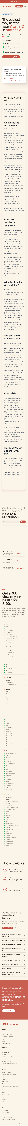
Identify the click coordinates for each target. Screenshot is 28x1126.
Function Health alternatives (8, 1066)
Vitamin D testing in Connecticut (13, 81)
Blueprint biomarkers (8, 1061)
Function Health (7, 1050)
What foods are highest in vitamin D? (12, 944)
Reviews (4, 1099)
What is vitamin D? (7, 968)
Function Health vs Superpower (9, 1063)
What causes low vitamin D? (10, 964)
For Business (5, 1081)
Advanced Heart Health (7, 1072)
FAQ (3, 1101)
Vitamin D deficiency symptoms (9, 222)
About (3, 1092)
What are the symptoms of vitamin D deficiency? (12, 935)
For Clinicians (5, 1079)
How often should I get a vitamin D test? (11, 949)
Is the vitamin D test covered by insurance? (11, 955)
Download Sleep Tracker (7, 1036)
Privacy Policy (5, 1110)
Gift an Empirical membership (9, 1077)
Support (4, 1041)
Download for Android (7, 1034)
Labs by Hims (6, 1059)
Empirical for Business (7, 1094)
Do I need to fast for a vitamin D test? (12, 940)
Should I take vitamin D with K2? (11, 960)
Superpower (6, 1052)
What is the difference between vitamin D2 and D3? (11, 973)
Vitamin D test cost (13, 393)
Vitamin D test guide (9, 78)
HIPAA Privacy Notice (7, 1117)
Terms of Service (6, 1115)
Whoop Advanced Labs (9, 1056)
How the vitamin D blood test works (13, 337)
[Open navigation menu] (25, 6)
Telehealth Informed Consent (9, 1119)
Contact (4, 1104)
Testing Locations (6, 1043)
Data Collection (5, 1112)
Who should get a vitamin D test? (13, 283)
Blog (3, 1097)
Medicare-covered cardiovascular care (11, 1086)
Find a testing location (7, 1083)
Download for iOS (6, 1032)
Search (23, 521)
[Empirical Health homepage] (6, 6)
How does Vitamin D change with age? (13, 450)
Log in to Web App (6, 1039)
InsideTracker (7, 1054)
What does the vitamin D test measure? (11, 125)
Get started (19, 6)
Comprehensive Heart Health (9, 1074)
